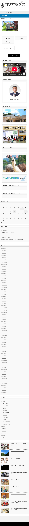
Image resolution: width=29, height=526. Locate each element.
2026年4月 (4, 257)
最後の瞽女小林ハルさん (16, 486)
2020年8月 (4, 367)
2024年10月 (4, 287)
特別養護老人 (4, 428)
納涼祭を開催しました (6, 234)
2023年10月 (4, 312)
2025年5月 (4, 273)
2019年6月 (4, 374)
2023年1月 (4, 328)
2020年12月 (4, 360)
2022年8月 (4, 339)
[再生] (5, 74)
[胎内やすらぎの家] (13, 5)
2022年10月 (4, 335)
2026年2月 (4, 259)
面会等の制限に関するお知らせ (17, 451)
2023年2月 (4, 326)
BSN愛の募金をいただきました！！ (18, 494)
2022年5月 (4, 346)
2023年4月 (4, 321)
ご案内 (3, 401)
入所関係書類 (5, 417)
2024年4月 (4, 298)
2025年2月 (4, 280)
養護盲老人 (4, 426)
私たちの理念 (5, 405)
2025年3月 (4, 278)
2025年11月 (4, 262)
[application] (14, 69)
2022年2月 (4, 353)
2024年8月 (4, 291)
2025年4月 (4, 275)
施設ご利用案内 (6, 412)
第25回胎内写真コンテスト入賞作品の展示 (19, 444)
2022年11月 (4, 332)
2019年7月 (4, 371)
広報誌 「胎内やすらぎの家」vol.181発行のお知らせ (12, 239)
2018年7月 (4, 390)
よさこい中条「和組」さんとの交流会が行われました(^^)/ (19, 502)
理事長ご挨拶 (5, 403)
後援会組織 (5, 410)
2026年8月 (4, 248)
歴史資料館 (4, 435)
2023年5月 (4, 319)
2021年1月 (4, 358)
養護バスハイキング (6, 237)
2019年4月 (4, 376)
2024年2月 (4, 303)
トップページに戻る (14, 55)
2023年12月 (4, 307)
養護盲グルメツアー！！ (16, 479)
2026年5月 (4, 255)
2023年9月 (4, 314)
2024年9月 (4, 289)
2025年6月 (4, 271)
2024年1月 (4, 305)
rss (22, 2)
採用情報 (4, 419)
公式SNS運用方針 (6, 424)
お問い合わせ (4, 437)
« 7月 (2, 222)
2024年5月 (4, 296)
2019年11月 (4, 369)
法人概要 (4, 408)
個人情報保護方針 (6, 421)
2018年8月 (4, 387)
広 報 (4, 433)
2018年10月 (4, 383)
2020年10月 (4, 362)
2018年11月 (4, 380)
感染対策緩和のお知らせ (9, 48)
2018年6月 (4, 392)
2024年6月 (4, 294)
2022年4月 (4, 348)
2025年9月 (4, 266)
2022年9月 (4, 337)
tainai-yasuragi (12, 18)
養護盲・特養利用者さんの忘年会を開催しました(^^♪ (19, 509)
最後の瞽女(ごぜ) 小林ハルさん (18, 465)
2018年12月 (4, 378)
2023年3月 (4, 323)
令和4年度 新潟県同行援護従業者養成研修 (19, 473)
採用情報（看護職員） (15, 458)
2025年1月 (4, 282)
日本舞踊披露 (4, 230)
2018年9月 (4, 385)
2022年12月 (4, 330)
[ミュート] (21, 74)
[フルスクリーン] (24, 74)
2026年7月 (4, 250)
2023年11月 (4, 310)
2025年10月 (4, 264)
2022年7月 (4, 342)
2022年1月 (4, 355)
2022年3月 (4, 351)
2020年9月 (4, 364)
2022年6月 (4, 344)
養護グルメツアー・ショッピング (8, 232)
